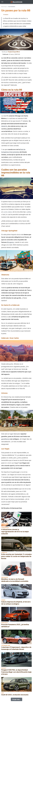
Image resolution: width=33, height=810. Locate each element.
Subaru (3, 600)
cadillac (28, 212)
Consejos (4, 552)
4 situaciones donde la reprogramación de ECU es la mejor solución (15, 531)
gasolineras (5, 439)
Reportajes (4, 6)
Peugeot (3, 668)
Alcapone (10, 242)
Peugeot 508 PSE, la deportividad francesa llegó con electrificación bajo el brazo (16, 672)
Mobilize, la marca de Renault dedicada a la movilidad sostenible (14, 580)
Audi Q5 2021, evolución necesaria (14, 695)
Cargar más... (16, 699)
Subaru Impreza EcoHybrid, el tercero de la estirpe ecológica (16, 603)
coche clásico (7, 212)
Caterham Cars (5, 645)
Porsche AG (4, 622)
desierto (4, 126)
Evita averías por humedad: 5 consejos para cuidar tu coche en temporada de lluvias (16, 556)
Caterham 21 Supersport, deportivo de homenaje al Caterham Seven (16, 648)
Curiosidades (11, 6)
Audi (2, 693)
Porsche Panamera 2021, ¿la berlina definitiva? (15, 626)
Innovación (4, 577)
